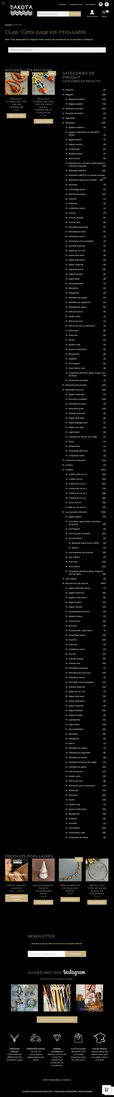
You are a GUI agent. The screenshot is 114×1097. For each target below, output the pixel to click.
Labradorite (74, 719)
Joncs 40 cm (75, 502)
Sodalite (73, 359)
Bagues (69, 94)
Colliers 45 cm (76, 479)
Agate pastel (75, 139)
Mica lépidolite (76, 283)
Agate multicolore (78, 597)
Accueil (8, 25)
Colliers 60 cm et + (78, 488)
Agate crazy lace (77, 394)
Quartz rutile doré (77, 349)
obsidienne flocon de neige (82, 762)
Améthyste (74, 149)
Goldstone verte (77, 208)
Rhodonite (74, 354)
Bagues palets (76, 104)
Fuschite (73, 203)
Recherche (75, 14)
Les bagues (74, 529)
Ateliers (69, 90)
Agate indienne (76, 127)
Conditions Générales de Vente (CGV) (37, 1091)
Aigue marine (75, 144)
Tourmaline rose (77, 368)
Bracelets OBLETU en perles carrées (87, 175)
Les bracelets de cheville (81, 552)
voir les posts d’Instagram (57, 1020)
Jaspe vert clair (76, 427)
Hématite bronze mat (79, 672)
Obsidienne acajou (78, 297)
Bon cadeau (91, 4)
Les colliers (74, 557)
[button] (106, 1089)
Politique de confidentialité (65, 1091)
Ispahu (75, 547)
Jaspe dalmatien (77, 260)
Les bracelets (75, 538)
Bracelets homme (75, 390)
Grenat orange (76, 217)
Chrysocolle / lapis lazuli (80, 630)
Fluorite (72, 199)
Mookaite (73, 288)
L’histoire (62, 4)
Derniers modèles (78, 399)
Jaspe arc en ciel (77, 250)
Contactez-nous (75, 4)
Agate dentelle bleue (79, 588)
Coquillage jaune (77, 189)
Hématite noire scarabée (81, 241)
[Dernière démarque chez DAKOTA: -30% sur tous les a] (24, 997)
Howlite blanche (77, 246)
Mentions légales (85, 1091)
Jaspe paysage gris (78, 422)
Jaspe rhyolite (76, 274)
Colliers (69, 465)
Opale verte (74, 316)
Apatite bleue (75, 153)
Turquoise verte (76, 455)
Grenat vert (74, 222)
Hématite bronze (77, 231)
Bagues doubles (77, 99)
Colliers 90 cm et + (78, 498)
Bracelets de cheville (76, 385)
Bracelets (70, 118)
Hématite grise (76, 408)
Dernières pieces (77, 194)
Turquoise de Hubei (78, 380)
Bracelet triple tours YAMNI (85, 543)
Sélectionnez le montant (16, 898)
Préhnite (73, 335)
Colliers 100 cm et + (78, 474)
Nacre (72, 743)
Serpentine (74, 446)
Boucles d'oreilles (74, 108)
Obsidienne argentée (79, 302)
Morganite (74, 293)
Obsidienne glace (77, 307)
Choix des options (43, 902)
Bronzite (73, 184)
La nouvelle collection (76, 512)
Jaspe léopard (76, 269)
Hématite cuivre (77, 236)
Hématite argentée (78, 227)
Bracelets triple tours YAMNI (83, 180)
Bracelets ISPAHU (77, 170)
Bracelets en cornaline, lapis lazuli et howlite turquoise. (87, 164)
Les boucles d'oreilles (79, 533)
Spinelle (73, 823)
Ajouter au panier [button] (16, 116)
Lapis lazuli (74, 279)
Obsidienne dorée (78, 757)
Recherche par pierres (77, 583)
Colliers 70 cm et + (78, 493)
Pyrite (72, 340)
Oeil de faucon (76, 311)
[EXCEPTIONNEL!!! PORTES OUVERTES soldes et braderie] (57, 997)
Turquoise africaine (78, 451)
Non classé (71, 578)
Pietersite (73, 330)
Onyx (71, 441)
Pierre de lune (76, 321)
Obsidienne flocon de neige (83, 437)
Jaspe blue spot (76, 255)
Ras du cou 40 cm (77, 507)
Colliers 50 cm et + (78, 484)
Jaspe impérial (76, 264)
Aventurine (74, 158)
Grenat (72, 213)
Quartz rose (74, 344)
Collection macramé (76, 460)
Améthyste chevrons (79, 611)
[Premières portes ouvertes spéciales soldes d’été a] (89, 997)
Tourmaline (74, 363)
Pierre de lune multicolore (82, 326)
